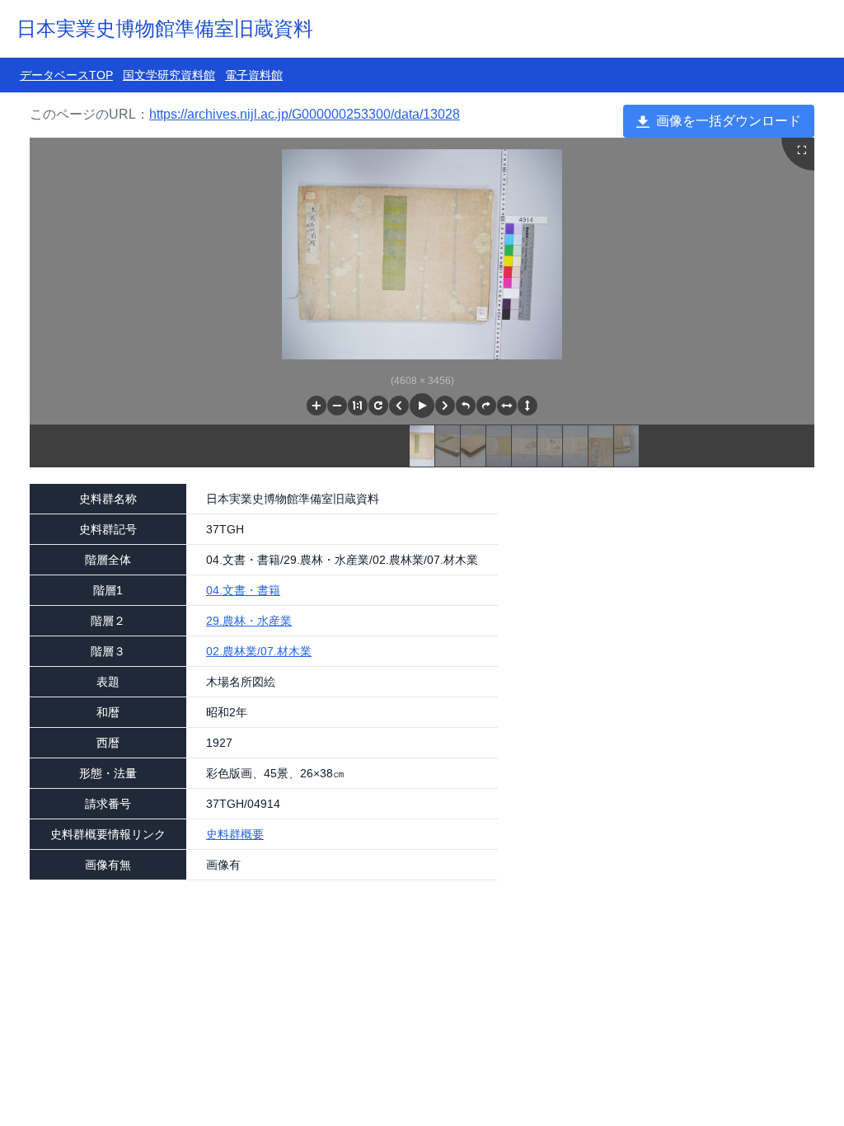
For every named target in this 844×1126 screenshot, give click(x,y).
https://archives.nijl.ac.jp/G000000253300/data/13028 (304, 114)
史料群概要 (235, 834)
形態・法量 (108, 773)
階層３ (108, 651)
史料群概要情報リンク (108, 834)
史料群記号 (108, 529)
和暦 (108, 712)
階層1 (108, 590)
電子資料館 (254, 75)
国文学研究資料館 (169, 75)
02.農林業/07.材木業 (259, 651)
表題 (108, 681)
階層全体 (108, 559)
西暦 (108, 742)
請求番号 (108, 803)
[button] (316, 405)
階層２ (108, 620)
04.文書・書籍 (243, 590)
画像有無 (108, 864)
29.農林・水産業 (249, 620)
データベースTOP (66, 75)
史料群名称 (108, 498)
